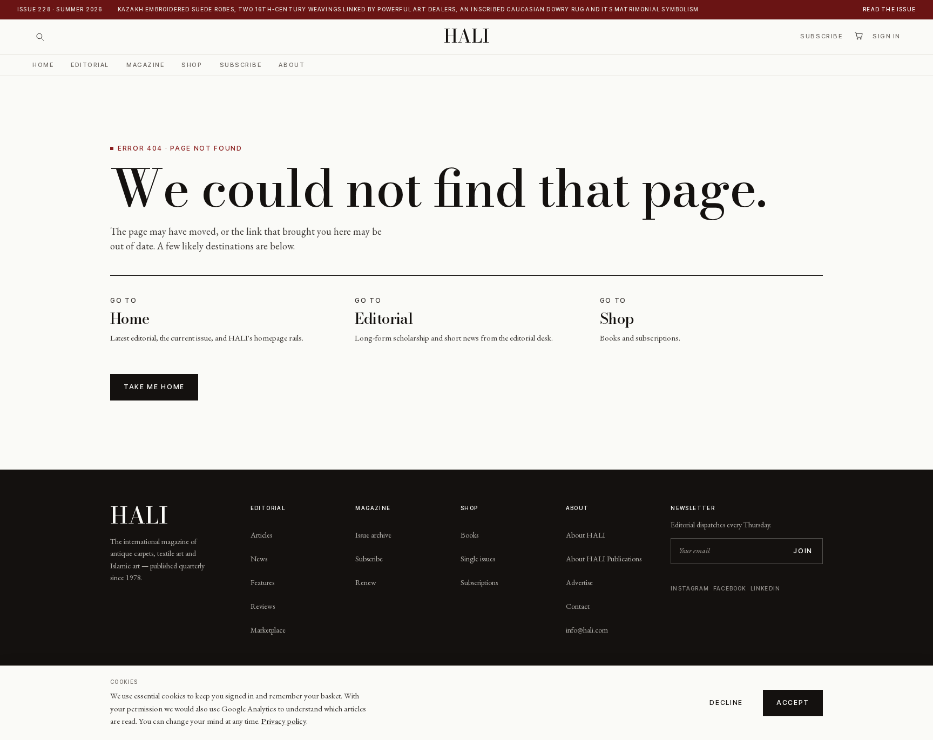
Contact (578, 606)
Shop (191, 64)
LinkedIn (766, 588)
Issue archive (373, 535)
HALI (467, 36)
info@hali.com (587, 630)
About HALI (585, 535)
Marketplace (268, 630)
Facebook (729, 588)
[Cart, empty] (858, 36)
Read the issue (889, 9)
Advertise (579, 582)
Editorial (90, 64)
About (292, 64)
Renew (365, 582)
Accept (792, 702)
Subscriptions (479, 582)
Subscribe (821, 36)
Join (803, 551)
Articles (261, 535)
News (259, 559)
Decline (726, 702)
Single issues (478, 559)
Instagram (690, 588)
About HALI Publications (603, 559)
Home (42, 64)
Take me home (154, 387)
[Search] (40, 37)
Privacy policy (283, 721)
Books (469, 535)
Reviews (263, 606)
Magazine (145, 64)
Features (262, 582)
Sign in (887, 36)
